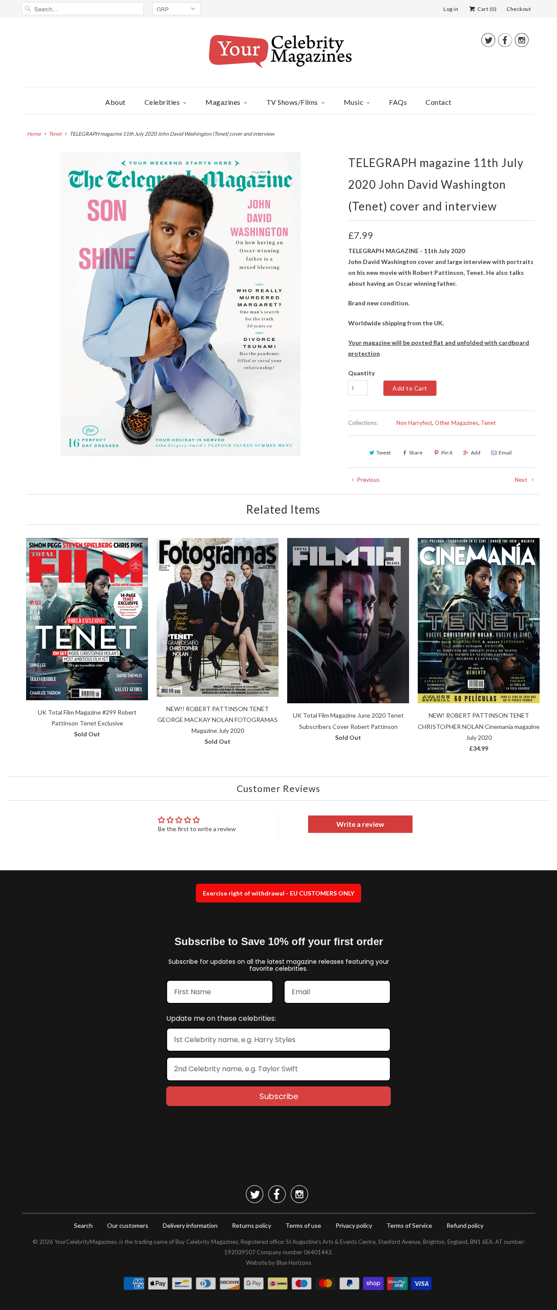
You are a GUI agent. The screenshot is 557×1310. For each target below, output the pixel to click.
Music (354, 102)
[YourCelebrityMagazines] (278, 54)
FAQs (398, 102)
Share (416, 452)
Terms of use (303, 1225)
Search (83, 1225)
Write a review (360, 824)
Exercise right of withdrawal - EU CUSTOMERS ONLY (278, 893)
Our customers (127, 1225)
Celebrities (162, 102)
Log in (450, 9)
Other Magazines (456, 422)
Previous (367, 479)
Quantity (361, 373)
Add (475, 452)
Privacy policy (354, 1225)
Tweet (383, 452)
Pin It (447, 452)
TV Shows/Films (292, 102)
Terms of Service (409, 1225)
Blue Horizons (293, 1262)
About (115, 102)
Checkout (519, 9)
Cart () (486, 9)
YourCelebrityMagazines (85, 1241)
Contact (439, 102)
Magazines (223, 102)
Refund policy (464, 1225)
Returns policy (251, 1225)
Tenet (488, 422)
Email (505, 452)
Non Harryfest (414, 422)
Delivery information (190, 1225)
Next (521, 479)
